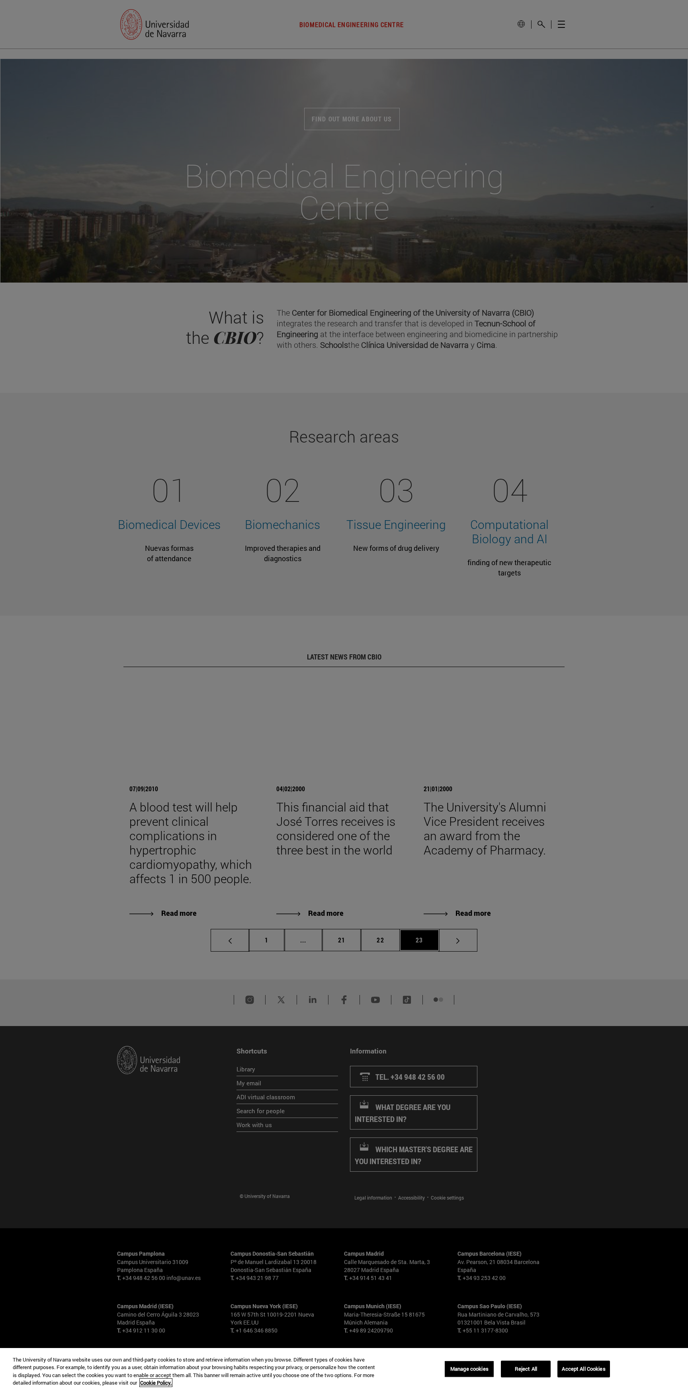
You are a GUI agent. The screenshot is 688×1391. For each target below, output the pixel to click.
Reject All (526, 1368)
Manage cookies (469, 1368)
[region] (344, 1369)
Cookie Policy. (156, 1382)
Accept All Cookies (583, 1368)
